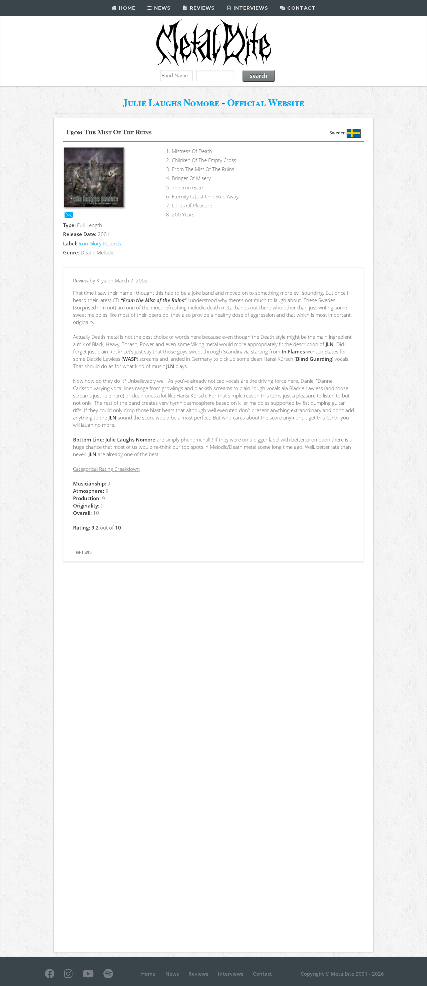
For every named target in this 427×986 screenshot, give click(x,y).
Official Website (265, 102)
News (161, 8)
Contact (301, 8)
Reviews (201, 8)
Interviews (250, 8)
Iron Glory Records (100, 243)
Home (126, 8)
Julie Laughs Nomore (171, 102)
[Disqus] (213, 669)
